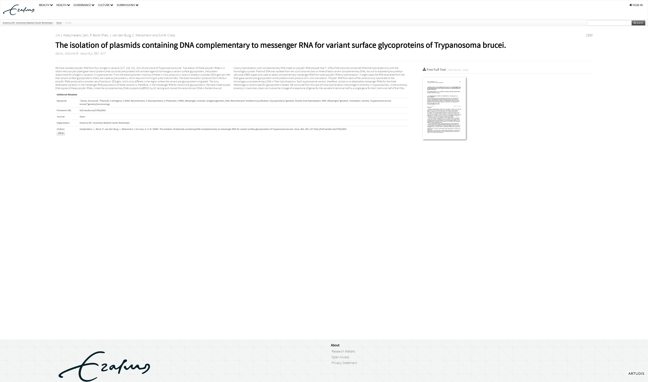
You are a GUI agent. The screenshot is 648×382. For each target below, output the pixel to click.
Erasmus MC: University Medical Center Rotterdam (28, 23)
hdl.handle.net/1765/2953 (93, 110)
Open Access (340, 357)
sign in (637, 5)
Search (639, 23)
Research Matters (343, 351)
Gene (59, 23)
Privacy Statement (344, 363)
